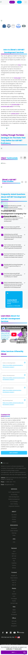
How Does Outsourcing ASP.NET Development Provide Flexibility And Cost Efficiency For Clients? (13, 275)
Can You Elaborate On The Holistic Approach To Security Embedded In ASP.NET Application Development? (13, 246)
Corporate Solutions (14, 506)
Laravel (14, 558)
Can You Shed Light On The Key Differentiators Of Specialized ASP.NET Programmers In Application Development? (13, 219)
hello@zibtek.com (9, 484)
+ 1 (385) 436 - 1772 (10, 482)
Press (14, 535)
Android (14, 594)
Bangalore (14, 626)
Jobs (14, 542)
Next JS (14, 585)
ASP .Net (14, 556)
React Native (14, 578)
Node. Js (14, 553)
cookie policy (9, 649)
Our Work (14, 514)
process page (16, 104)
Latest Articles (14, 530)
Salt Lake (14, 621)
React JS (14, 580)
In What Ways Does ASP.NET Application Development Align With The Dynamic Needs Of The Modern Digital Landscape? (13, 237)
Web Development (14, 497)
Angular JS (14, 575)
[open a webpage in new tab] (24, 363)
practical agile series (7, 106)
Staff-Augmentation (14, 492)
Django (14, 568)
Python (14, 565)
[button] (24, 157)
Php (14, 560)
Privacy (14, 519)
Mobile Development (14, 499)
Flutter (14, 601)
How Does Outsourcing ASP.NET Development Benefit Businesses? (12, 227)
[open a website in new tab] (3, 632)
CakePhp (14, 563)
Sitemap (14, 533)
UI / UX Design (14, 501)
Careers (14, 521)
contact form (15, 113)
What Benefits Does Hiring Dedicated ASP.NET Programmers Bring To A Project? (13, 266)
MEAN (14, 610)
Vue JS (14, 582)
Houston (14, 623)
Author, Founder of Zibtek (13, 303)
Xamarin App (14, 603)
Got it (13, 652)
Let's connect (13, 453)
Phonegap (14, 598)
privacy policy (18, 649)
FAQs (19, 65)
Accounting (14, 494)
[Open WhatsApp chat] (20, 632)
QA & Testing (14, 504)
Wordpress (14, 614)
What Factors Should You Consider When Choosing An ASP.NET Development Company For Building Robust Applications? (13, 208)
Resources (14, 528)
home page (17, 78)
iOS (14, 591)
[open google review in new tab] (3, 163)
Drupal (14, 612)
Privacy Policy (15, 644)
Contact (14, 517)
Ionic (14, 596)
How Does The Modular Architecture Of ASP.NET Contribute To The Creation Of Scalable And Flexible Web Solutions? (14, 255)
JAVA (14, 551)
